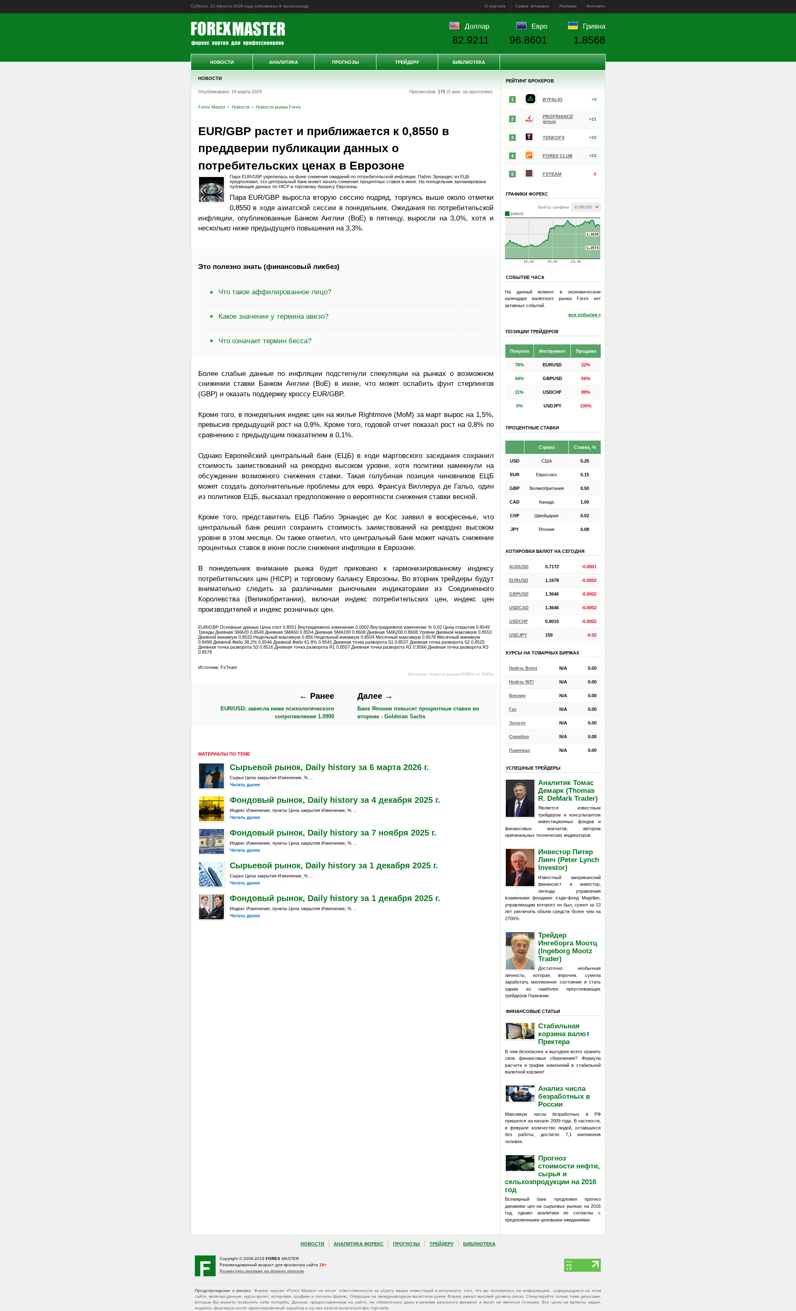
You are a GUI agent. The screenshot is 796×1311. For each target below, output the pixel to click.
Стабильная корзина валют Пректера (564, 1033)
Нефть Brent (523, 668)
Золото (517, 722)
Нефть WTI (521, 681)
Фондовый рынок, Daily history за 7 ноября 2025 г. (333, 832)
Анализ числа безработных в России (564, 1096)
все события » (584, 314)
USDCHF (518, 621)
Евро (539, 26)
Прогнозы (345, 62)
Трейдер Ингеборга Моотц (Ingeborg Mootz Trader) (567, 946)
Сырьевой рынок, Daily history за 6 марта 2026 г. (329, 767)
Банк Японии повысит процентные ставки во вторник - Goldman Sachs (418, 705)
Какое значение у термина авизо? (273, 316)
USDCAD (519, 607)
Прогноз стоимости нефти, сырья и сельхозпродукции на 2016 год (552, 1173)
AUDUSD (519, 566)
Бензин (517, 695)
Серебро (519, 736)
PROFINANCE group (558, 119)
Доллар (477, 26)
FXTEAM (552, 174)
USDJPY (518, 634)
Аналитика (283, 62)
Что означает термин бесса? (264, 340)
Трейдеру (407, 62)
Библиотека (469, 62)
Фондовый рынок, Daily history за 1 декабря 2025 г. (335, 898)
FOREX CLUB (558, 155)
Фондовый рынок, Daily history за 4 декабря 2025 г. (335, 800)
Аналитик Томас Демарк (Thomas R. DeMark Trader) (568, 790)
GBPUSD (519, 593)
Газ (512, 709)
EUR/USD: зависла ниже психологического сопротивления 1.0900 (277, 705)
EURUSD (518, 580)
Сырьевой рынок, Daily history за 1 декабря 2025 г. (334, 865)
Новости (222, 62)
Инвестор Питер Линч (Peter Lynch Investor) (568, 859)
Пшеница (519, 750)
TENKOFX (554, 137)
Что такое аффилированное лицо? (274, 292)
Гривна (594, 26)
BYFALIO (553, 99)
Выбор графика (553, 207)
